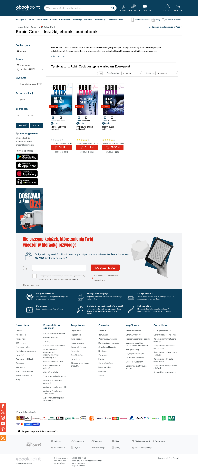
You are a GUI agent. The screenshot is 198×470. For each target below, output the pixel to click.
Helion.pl (57, 441)
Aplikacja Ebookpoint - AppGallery (53, 392)
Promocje (77, 19)
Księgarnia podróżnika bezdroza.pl (163, 360)
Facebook (3, 406)
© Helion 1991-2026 (24, 463)
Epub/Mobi (31, 65)
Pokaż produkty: (114, 73)
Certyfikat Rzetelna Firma (165, 334)
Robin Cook (55, 129)
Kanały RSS (3, 438)
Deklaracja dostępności (108, 343)
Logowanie (76, 330)
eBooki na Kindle (50, 372)
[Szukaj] (113, 8)
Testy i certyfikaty (24, 375)
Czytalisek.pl (99, 447)
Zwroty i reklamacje (107, 347)
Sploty (117, 447)
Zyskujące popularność (26, 351)
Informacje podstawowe (54, 333)
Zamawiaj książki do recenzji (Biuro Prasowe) (137, 344)
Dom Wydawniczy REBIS (31, 84)
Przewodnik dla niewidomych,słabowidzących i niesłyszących (51, 353)
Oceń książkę (77, 355)
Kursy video (64, 19)
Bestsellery (100, 19)
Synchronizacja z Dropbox (54, 376)
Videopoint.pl (59, 447)
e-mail (25, 268)
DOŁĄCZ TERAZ (105, 267)
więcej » (76, 279)
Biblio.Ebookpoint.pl (143, 447)
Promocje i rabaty (23, 347)
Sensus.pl (98, 441)
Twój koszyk (76, 339)
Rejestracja (76, 334)
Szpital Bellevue (58, 126)
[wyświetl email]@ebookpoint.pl (89, 460)
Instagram (3, 418)
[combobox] (131, 73)
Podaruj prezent (173, 19)
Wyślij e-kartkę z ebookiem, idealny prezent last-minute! (25, 141)
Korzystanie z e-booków (54, 345)
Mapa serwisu (104, 367)
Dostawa (102, 351)
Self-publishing (132, 349)
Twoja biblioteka (78, 347)
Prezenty (75, 351)
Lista (97, 73)
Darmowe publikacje (25, 359)
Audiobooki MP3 (31, 69)
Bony (158, 19)
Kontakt (102, 330)
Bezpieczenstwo (50, 337)
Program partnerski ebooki (138, 339)
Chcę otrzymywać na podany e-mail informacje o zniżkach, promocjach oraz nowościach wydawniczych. (62, 277)
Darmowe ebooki (116, 19)
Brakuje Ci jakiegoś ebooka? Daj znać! (105, 306)
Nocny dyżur (108, 126)
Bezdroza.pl (160, 441)
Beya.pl (77, 447)
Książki (53, 19)
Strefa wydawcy (133, 334)
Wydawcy (20, 367)
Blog (18, 379)
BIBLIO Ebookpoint (135, 357)
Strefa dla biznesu (134, 330)
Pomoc (101, 375)
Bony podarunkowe (24, 371)
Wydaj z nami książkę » (97, 293)
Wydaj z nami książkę (135, 353)
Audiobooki (42, 19)
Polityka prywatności (107, 339)
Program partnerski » (46, 293)
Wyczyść (23, 125)
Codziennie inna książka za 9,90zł (164, 27)
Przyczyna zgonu (84, 126)
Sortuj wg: (150, 73)
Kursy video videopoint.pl (165, 372)
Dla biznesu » (42, 306)
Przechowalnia (77, 343)
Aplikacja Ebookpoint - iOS (55, 387)
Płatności (102, 355)
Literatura (21, 51)
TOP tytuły (21, 343)
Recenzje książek (106, 363)
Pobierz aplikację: (24, 151)
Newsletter (76, 359)
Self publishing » (145, 306)
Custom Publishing (134, 361)
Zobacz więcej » (31, 285)
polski (22, 99)
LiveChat (102, 371)
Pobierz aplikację (142, 19)
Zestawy (20, 363)
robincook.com (58, 56)
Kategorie (21, 19)
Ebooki (31, 19)
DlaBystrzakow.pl (142, 441)
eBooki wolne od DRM (53, 361)
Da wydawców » (145, 293)
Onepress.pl (79, 441)
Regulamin (103, 334)
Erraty (101, 359)
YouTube (3, 423)
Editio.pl (118, 441)
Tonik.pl (176, 458)
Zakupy (46, 341)
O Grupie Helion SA (162, 330)
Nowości (88, 19)
